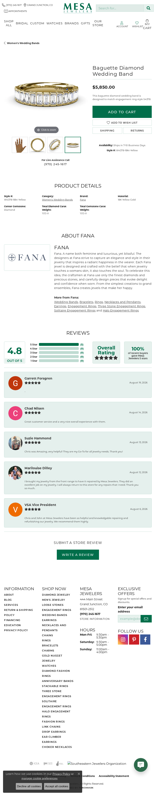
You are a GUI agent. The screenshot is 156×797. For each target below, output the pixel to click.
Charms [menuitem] (48, 650)
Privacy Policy (16, 630)
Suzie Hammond (38, 438)
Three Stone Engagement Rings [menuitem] (56, 693)
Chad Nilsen (34, 408)
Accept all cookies (56, 786)
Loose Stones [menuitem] (53, 604)
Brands (72, 23)
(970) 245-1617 (55, 164)
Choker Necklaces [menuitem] (57, 746)
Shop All (9, 23)
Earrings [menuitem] (49, 620)
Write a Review (78, 555)
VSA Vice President (40, 505)
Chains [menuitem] (47, 635)
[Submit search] (148, 8)
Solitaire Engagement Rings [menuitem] (56, 704)
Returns (137, 130)
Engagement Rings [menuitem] (56, 610)
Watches (54, 23)
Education (12, 625)
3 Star (33, 352)
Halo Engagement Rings (121, 310)
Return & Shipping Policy (18, 612)
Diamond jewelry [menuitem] (56, 594)
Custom (37, 23)
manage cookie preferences (39, 778)
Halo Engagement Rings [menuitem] (56, 714)
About (9, 594)
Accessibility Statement (114, 776)
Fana (83, 199)
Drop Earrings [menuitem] (54, 731)
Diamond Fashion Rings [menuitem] (56, 673)
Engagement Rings (82, 306)
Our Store (98, 23)
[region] (46, 92)
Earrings (60, 306)
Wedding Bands (66, 302)
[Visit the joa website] (59, 763)
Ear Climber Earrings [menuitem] (51, 739)
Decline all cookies (29, 786)
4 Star (33, 348)
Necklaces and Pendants (122, 302)
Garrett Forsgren (38, 378)
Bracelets (86, 302)
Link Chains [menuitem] (51, 726)
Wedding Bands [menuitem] (54, 615)
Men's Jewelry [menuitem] (53, 599)
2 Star (33, 356)
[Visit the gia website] (34, 763)
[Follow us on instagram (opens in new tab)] (123, 639)
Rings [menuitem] (46, 640)
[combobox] (120, 8)
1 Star (34, 360)
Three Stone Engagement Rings (121, 306)
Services (11, 604)
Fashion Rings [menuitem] (53, 721)
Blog (8, 599)
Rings (99, 302)
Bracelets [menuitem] (50, 645)
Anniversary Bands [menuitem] (58, 681)
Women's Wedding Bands (23, 43)
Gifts (85, 23)
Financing (12, 620)
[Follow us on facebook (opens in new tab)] (145, 639)
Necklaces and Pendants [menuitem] (54, 627)
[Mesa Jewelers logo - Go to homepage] (78, 8)
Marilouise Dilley (38, 468)
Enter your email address (130, 609)
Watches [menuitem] (49, 665)
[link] (12, 5)
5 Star (33, 344)
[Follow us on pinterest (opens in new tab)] (134, 639)
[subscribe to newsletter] (146, 618)
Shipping (107, 130)
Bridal (22, 23)
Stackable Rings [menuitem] (55, 686)
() (81, 344)
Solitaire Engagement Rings (75, 310)
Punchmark (86, 787)
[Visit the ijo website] (48, 763)
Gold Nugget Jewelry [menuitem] (52, 658)
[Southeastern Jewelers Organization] (97, 763)
